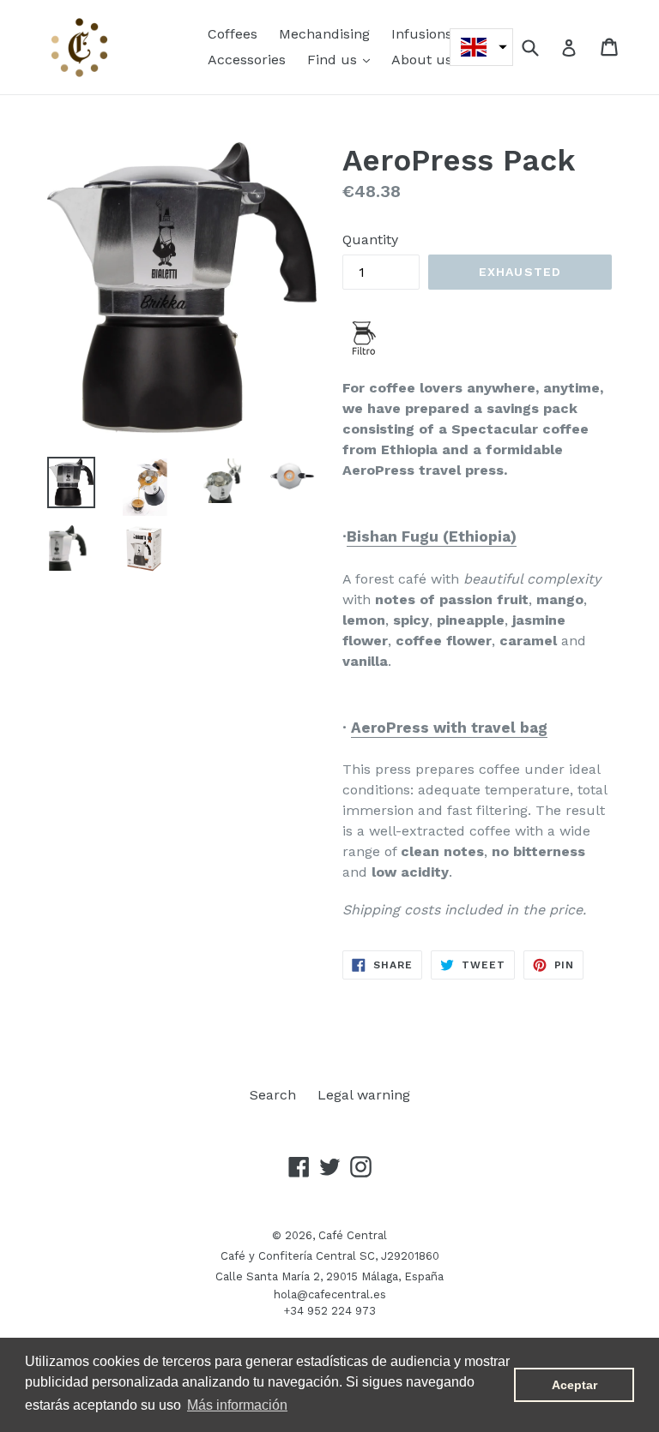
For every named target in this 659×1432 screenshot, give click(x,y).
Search (273, 1095)
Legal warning (363, 1095)
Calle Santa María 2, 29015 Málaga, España (329, 1276)
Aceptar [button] (574, 1385)
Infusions (421, 34)
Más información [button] (237, 1405)
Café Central (352, 1235)
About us (421, 59)
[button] (481, 47)
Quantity (370, 239)
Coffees (232, 34)
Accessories (247, 59)
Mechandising (324, 34)
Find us (342, 59)
